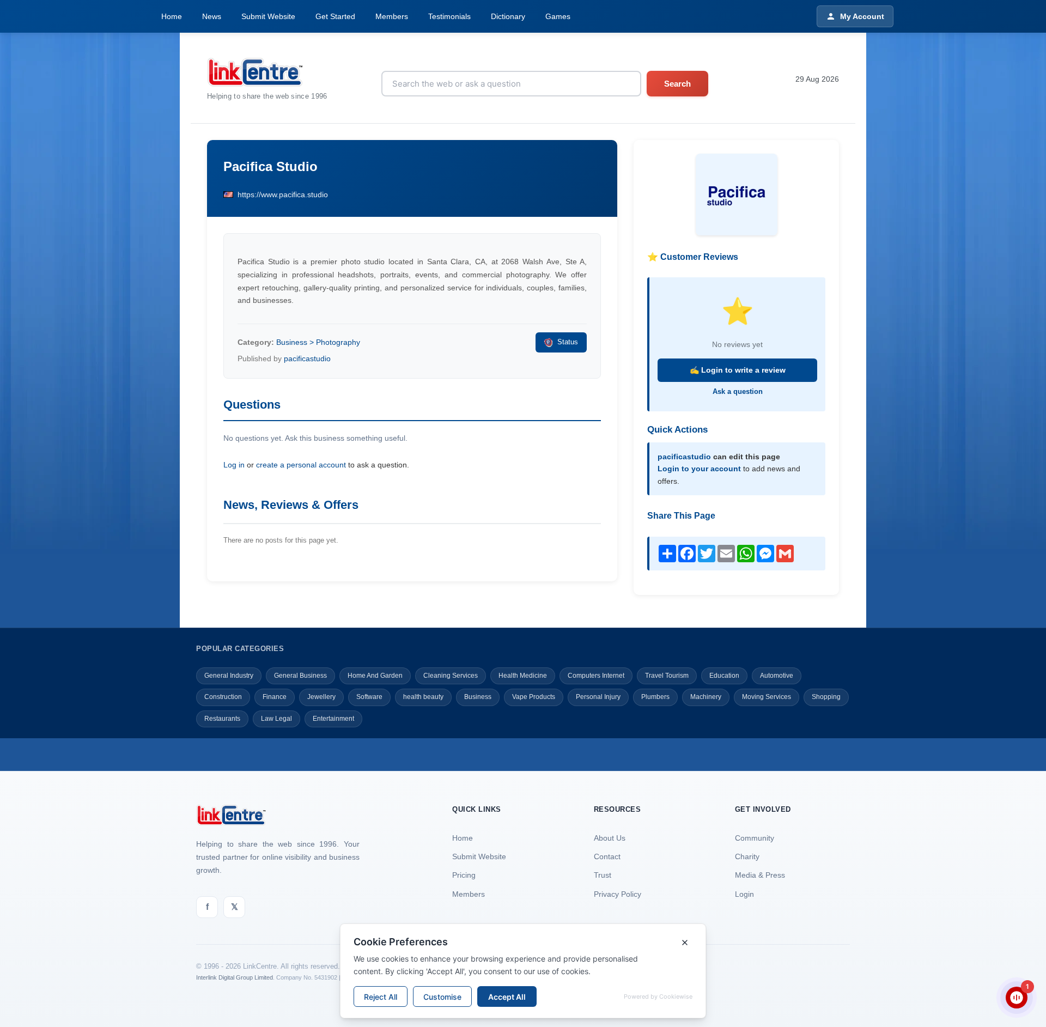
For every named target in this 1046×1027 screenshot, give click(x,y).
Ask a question (738, 391)
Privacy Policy (617, 894)
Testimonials (449, 16)
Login (744, 894)
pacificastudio (307, 358)
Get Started (335, 16)
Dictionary (508, 16)
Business (477, 697)
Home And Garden (375, 675)
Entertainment (333, 718)
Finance (275, 697)
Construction (223, 697)
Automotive (776, 675)
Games (557, 16)
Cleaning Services (450, 675)
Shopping (826, 697)
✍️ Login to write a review (738, 370)
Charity (747, 856)
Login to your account (699, 468)
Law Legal (276, 718)
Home (171, 16)
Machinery (705, 697)
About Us (609, 838)
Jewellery (321, 697)
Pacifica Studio (270, 166)
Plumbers (655, 697)
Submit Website (268, 16)
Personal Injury (598, 697)
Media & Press (760, 875)
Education (724, 675)
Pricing (464, 875)
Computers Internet (596, 675)
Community (754, 838)
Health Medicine (522, 675)
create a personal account (301, 464)
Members (391, 16)
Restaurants (222, 718)
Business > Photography (318, 342)
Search (677, 83)
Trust (602, 875)
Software (369, 697)
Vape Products (533, 697)
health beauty (423, 697)
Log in (234, 464)
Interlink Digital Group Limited (234, 977)
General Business (300, 675)
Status (567, 342)
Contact (607, 856)
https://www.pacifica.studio (283, 194)
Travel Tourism (667, 675)
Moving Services (766, 697)
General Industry (228, 675)
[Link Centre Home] (267, 72)
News (211, 16)
